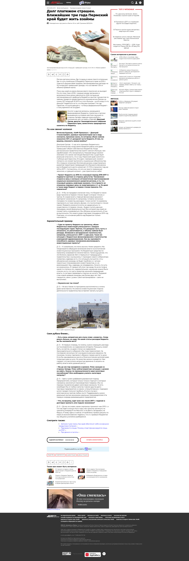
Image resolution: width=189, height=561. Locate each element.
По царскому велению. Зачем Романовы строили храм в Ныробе (126, 14)
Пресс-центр (81, 515)
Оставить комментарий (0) (94, 440)
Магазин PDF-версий (120, 515)
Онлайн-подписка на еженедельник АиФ (73, 517)
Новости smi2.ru (53, 509)
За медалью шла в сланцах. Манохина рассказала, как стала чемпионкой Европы (126, 38)
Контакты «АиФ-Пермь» (96, 517)
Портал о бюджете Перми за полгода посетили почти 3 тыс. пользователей (64, 477)
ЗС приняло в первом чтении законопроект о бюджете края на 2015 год (65, 470)
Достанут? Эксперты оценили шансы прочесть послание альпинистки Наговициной (130, 65)
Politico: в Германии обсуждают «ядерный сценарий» (128, 102)
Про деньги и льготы (69, 432)
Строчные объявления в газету (115, 517)
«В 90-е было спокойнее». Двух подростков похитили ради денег (129, 57)
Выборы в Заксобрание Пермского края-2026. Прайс (98, 519)
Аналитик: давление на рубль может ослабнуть (130, 121)
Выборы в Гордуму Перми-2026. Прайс (127, 519)
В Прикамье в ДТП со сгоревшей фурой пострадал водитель (126, 22)
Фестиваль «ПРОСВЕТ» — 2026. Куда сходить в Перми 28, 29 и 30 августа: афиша (126, 46)
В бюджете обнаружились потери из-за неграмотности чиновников (96, 476)
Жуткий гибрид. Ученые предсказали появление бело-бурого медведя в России (130, 91)
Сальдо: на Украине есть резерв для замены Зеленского (130, 128)
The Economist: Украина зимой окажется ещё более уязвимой (128, 115)
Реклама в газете (106, 515)
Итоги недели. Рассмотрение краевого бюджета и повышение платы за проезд (96, 470)
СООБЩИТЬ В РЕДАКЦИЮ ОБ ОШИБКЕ (71, 521)
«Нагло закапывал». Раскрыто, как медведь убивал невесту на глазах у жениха (130, 84)
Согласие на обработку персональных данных (73, 538)
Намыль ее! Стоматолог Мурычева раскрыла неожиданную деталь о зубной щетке (129, 78)
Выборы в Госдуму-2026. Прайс (70, 519)
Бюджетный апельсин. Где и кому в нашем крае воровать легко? (65, 482)
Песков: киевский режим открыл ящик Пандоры (129, 108)
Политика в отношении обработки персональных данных (76, 539)
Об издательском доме (68, 515)
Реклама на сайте (93, 515)
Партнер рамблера (77, 553)
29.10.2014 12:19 (51, 8)
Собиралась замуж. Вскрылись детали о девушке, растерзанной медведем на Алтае (129, 71)
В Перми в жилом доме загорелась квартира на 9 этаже (126, 30)
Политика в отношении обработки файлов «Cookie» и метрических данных (80, 541)
